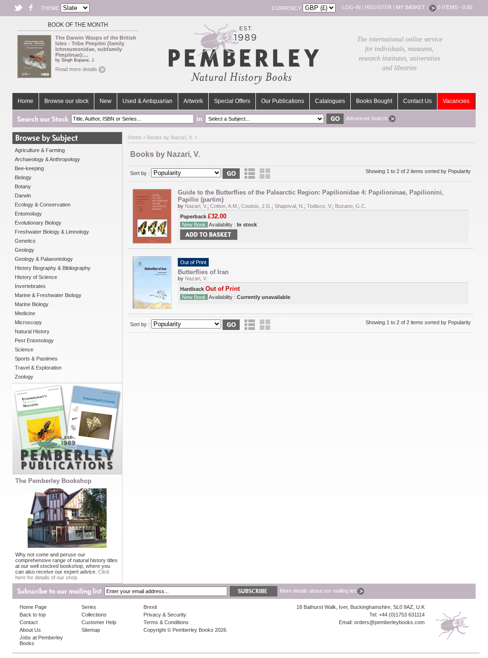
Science (24, 349)
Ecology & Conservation (43, 204)
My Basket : (412, 7)
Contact (29, 622)
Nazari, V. (196, 206)
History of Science (36, 277)
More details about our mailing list (318, 591)
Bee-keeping (29, 168)
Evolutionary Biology (38, 223)
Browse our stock (66, 101)
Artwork (193, 101)
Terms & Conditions (166, 622)
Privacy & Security (164, 614)
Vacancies (456, 101)
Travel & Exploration (38, 367)
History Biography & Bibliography (53, 268)
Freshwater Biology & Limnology (52, 232)
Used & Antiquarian (147, 101)
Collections (94, 614)
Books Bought (374, 101)
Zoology (24, 377)
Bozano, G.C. (350, 206)
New (106, 101)
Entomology (28, 213)
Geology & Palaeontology (44, 259)
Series (88, 607)
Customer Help (98, 622)
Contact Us (417, 101)
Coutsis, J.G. (256, 206)
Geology (24, 250)
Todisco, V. (319, 206)
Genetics (25, 241)
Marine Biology (32, 304)
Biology (23, 177)
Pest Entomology (34, 340)
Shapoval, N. (289, 206)
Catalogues (330, 101)
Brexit (150, 607)
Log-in (351, 7)
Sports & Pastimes (36, 358)
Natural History (32, 331)
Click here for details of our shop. (62, 574)
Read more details (77, 69)
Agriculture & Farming (40, 150)
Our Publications (282, 101)
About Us (30, 630)
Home (25, 101)
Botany (23, 186)
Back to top (33, 614)
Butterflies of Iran (203, 272)
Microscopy (28, 322)
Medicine (25, 313)
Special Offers (232, 101)
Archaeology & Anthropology (47, 159)
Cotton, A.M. (224, 206)
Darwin (23, 195)
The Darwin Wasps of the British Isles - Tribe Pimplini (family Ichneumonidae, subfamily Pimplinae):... (95, 46)
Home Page (33, 607)
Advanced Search (367, 118)
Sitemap (90, 630)
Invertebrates (30, 286)
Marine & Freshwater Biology (48, 295)
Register (378, 7)
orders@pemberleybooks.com (389, 622)
